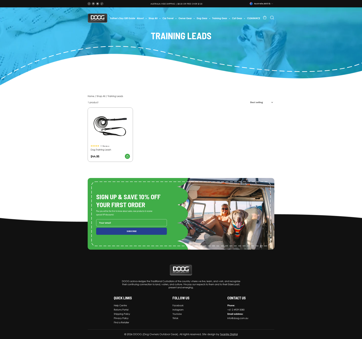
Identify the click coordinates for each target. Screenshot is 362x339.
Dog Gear (202, 18)
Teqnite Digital (229, 334)
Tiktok (175, 318)
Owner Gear (185, 18)
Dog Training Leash (101, 149)
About (140, 18)
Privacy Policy (121, 318)
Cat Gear (237, 18)
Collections (101, 96)
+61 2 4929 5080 (235, 309)
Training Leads (115, 96)
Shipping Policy (122, 314)
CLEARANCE (253, 18)
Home (91, 96)
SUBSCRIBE (131, 231)
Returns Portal (121, 309)
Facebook (178, 305)
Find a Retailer (121, 322)
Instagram (178, 309)
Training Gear (220, 18)
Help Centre (120, 305)
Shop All (153, 18)
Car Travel (168, 18)
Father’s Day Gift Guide (122, 18)
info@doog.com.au (237, 318)
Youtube (177, 314)
